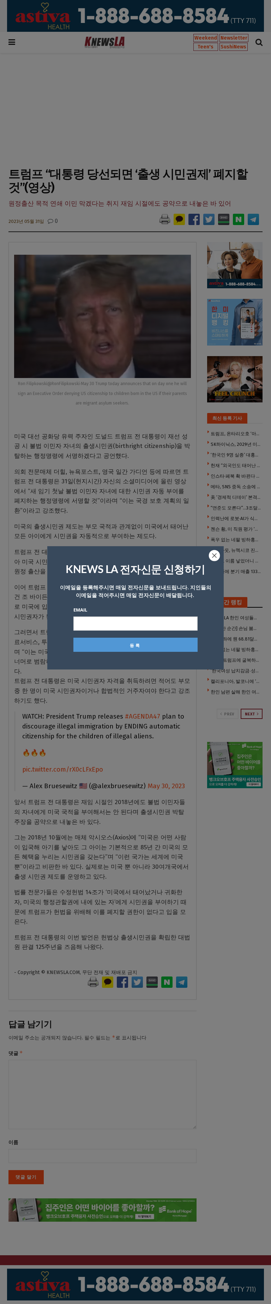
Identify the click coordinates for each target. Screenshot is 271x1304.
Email (80, 610)
